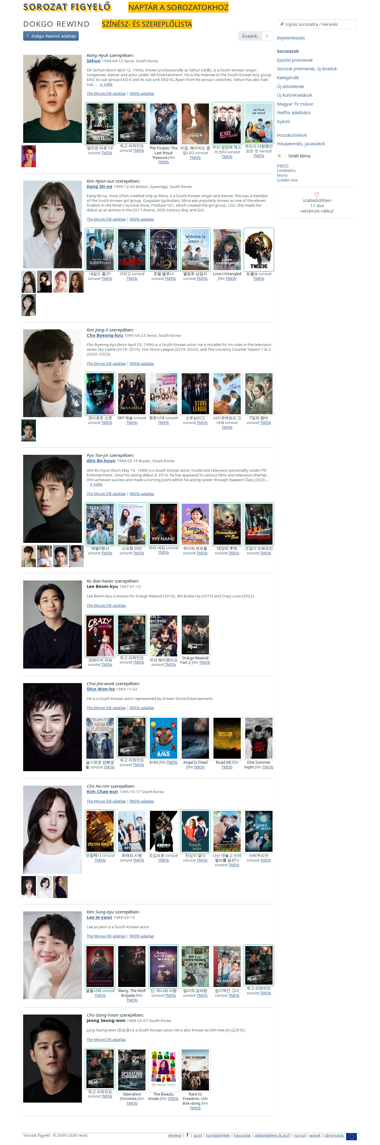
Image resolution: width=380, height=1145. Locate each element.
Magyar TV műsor (295, 104)
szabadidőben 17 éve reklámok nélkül (316, 205)
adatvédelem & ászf (272, 1135)
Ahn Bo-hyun (101, 460)
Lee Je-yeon (99, 917)
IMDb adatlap (142, 93)
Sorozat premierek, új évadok (307, 69)
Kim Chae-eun (102, 791)
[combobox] (317, 24)
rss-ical (299, 1135)
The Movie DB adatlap (106, 93)
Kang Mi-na (99, 186)
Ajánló (283, 121)
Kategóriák (288, 77)
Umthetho (286, 170)
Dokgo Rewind (56, 23)
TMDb (106, 152)
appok (315, 1135)
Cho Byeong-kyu (105, 335)
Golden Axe (287, 180)
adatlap (53, 36)
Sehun (94, 60)
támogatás (334, 1135)
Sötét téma (299, 155)
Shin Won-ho (101, 689)
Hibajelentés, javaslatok (301, 144)
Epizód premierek (295, 60)
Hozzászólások (292, 135)
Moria (282, 175)
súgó (197, 1135)
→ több (106, 84)
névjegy (175, 1135)
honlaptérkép (218, 1135)
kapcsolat (242, 1135)
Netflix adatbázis (294, 113)
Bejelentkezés (291, 38)
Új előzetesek (290, 86)
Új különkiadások (294, 95)
